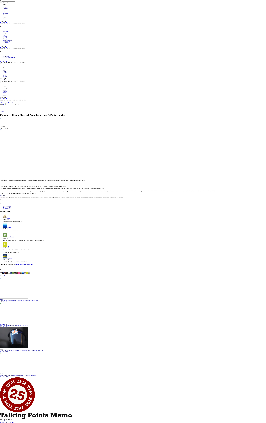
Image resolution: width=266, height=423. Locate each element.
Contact (4, 71)
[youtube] (6, 22)
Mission (4, 90)
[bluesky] (0, 22)
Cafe (4, 35)
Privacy (4, 75)
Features (4, 43)
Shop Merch (5, 13)
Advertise (5, 72)
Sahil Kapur (3, 197)
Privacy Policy (11, 422)
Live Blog (5, 33)
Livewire (2, 111)
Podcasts (5, 9)
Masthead (5, 91)
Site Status (5, 76)
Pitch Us (5, 95)
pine (8, 246)
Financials (5, 92)
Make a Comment (7, 206)
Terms (4, 73)
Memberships (6, 56)
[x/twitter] (3, 22)
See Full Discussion (7, 207)
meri (8, 218)
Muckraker (5, 36)
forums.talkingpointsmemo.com (24, 264)
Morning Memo (6, 38)
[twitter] (3, 421)
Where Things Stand (7, 40)
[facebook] (1, 22)
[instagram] (4, 22)
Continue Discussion (4, 275)
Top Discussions (6, 208)
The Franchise (6, 42)
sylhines (9, 227)
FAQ (4, 70)
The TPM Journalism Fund (9, 57)
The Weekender (6, 41)
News (4, 32)
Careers (4, 93)
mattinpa (9, 258)
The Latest (5, 7)
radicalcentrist (10, 236)
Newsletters (5, 8)
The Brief (5, 37)
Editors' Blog (6, 31)
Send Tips (2, 104)
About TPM (5, 88)
